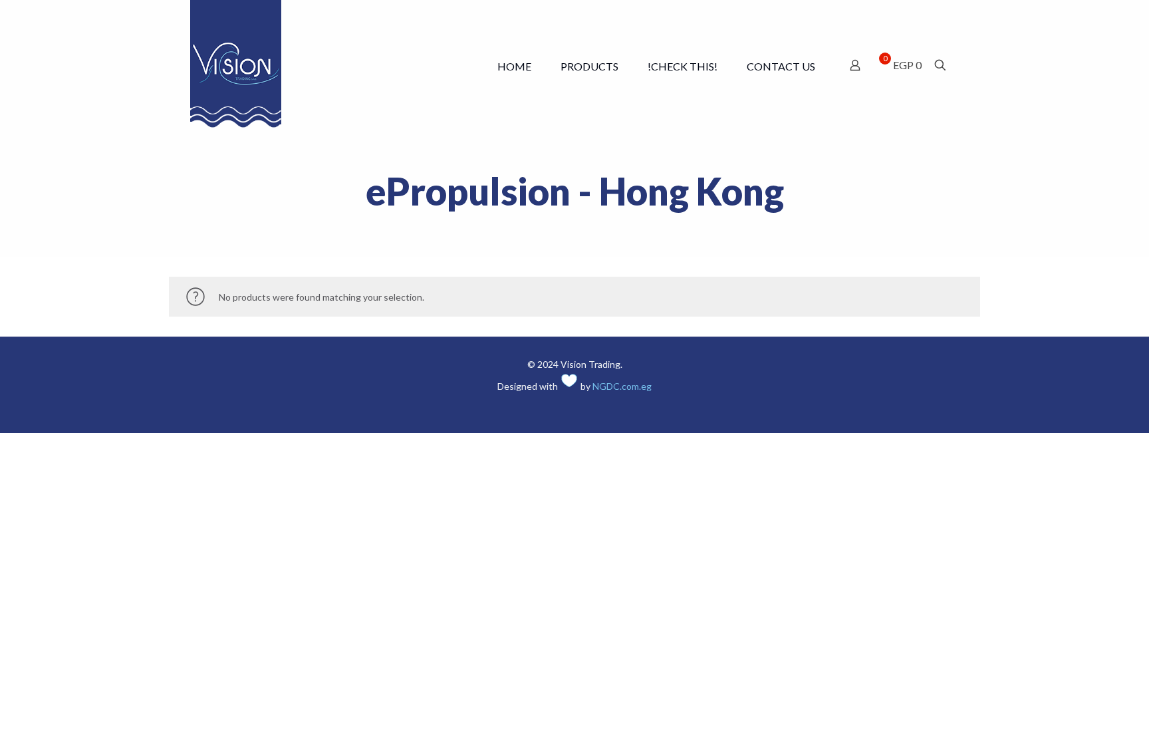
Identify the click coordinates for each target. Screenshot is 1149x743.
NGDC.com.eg (622, 386)
